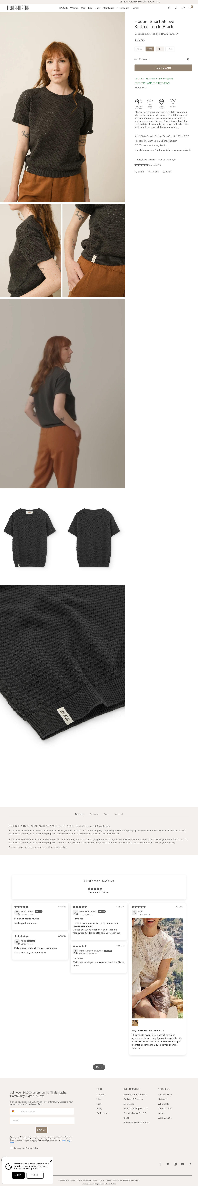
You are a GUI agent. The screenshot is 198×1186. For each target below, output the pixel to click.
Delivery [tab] (79, 814)
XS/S (139, 49)
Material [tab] (118, 814)
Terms (12, 1142)
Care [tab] (106, 814)
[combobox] (15, 1111)
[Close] (50, 1161)
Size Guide (128, 1104)
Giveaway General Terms (136, 1122)
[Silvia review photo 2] (135, 1023)
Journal (161, 1113)
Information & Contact (134, 1094)
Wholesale (163, 1104)
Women (101, 1094)
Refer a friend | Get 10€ (136, 1108)
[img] (21, 907)
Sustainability (165, 1094)
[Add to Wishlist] (188, 59)
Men (99, 1099)
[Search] (169, 7)
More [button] (99, 1067)
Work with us (165, 1117)
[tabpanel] (99, 836)
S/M (150, 49)
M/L (160, 49)
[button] (74, 8)
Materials (163, 1099)
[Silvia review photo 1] (157, 968)
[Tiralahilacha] (17, 8)
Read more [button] (137, 1048)
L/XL (170, 49)
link (65, 847)
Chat (168, 171)
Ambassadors (165, 1108)
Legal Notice (99, 1184)
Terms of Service (88, 1184)
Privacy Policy (65, 1141)
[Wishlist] (183, 7)
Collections (103, 1113)
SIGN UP (41, 1129)
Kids (99, 1104)
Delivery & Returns (133, 1099)
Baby (99, 1108)
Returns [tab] (94, 814)
